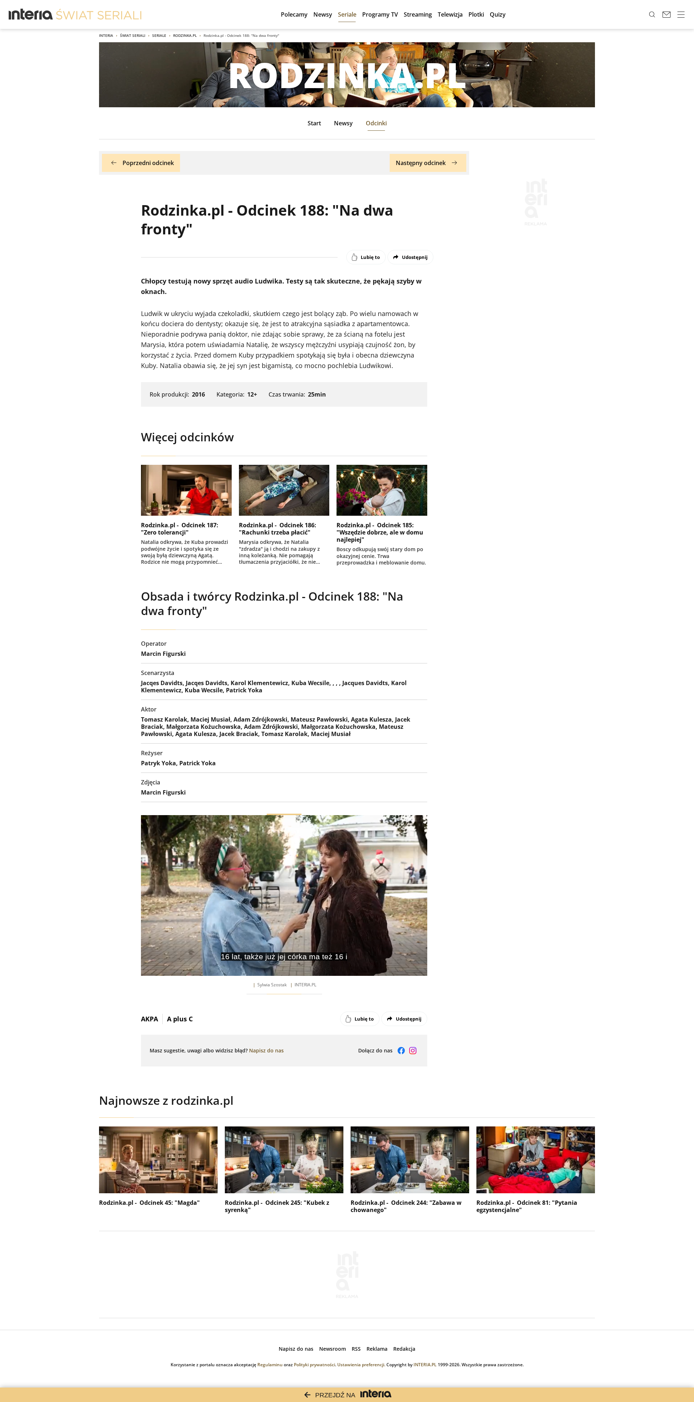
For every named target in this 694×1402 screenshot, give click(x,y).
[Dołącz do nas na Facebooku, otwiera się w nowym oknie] (401, 1050)
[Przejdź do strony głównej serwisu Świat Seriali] (98, 14)
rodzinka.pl (185, 35)
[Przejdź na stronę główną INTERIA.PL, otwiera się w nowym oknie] (31, 14)
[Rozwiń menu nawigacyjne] (681, 14)
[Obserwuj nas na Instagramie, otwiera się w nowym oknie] (413, 1050)
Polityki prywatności (314, 1365)
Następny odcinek (421, 163)
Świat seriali (132, 35)
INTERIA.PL (425, 1365)
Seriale (159, 35)
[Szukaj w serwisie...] (652, 14)
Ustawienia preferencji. (361, 1364)
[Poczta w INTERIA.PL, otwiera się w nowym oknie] (666, 14)
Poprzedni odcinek (148, 163)
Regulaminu (270, 1365)
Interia (106, 35)
